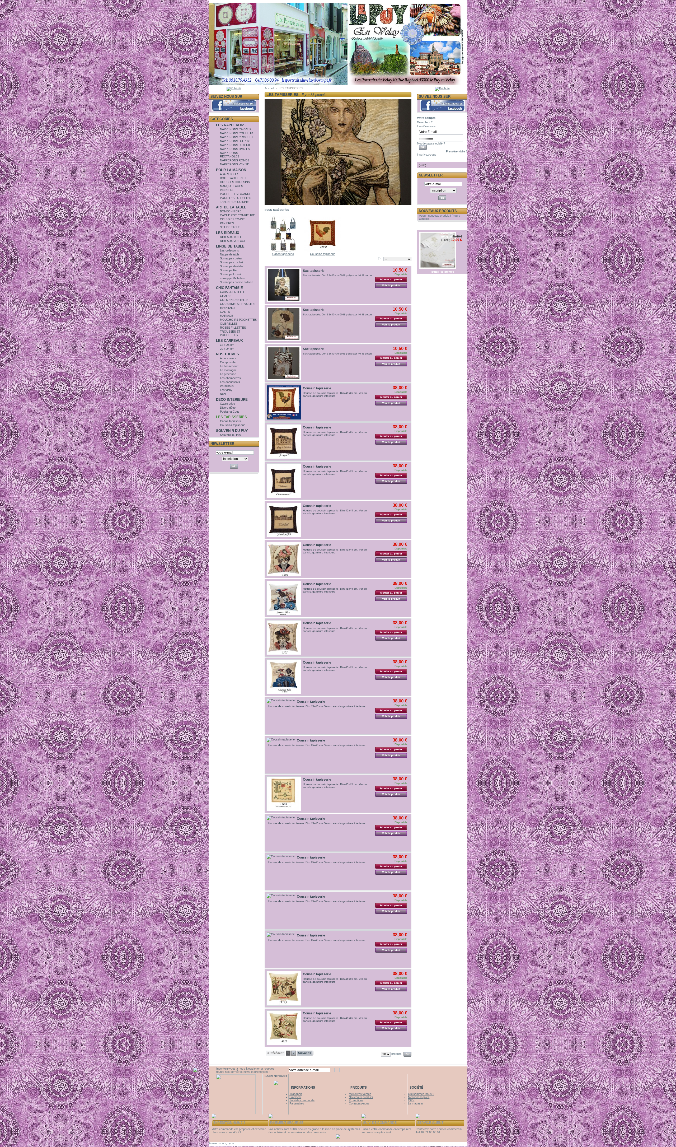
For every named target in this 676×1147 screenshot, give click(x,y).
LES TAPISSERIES (231, 417)
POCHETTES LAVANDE (235, 193)
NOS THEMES (227, 354)
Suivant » (304, 1053)
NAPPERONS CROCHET (236, 137)
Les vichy (226, 389)
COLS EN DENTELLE (234, 299)
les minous (227, 386)
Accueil (269, 88)
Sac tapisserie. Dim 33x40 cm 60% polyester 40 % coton (337, 275)
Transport (295, 1093)
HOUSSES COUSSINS (235, 182)
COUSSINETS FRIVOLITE (237, 303)
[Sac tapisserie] (283, 285)
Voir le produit (391, 285)
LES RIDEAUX (227, 233)
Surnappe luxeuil (230, 274)
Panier (425, 159)
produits (396, 1053)
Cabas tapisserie (231, 421)
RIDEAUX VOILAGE (233, 241)
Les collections (229, 250)
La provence (228, 374)
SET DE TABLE (230, 227)
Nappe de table (229, 254)
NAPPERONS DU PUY (235, 141)
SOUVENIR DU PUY (232, 431)
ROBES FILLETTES (233, 327)
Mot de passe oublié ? (431, 143)
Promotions (356, 1100)
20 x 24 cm (227, 348)
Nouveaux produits (438, 211)
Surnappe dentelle (231, 266)
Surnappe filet (228, 270)
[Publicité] (234, 88)
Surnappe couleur (231, 258)
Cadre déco (227, 403)
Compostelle (228, 362)
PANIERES (227, 223)
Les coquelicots (230, 382)
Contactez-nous (359, 1103)
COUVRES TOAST (232, 219)
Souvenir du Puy (230, 434)
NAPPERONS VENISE (234, 164)
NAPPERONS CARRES (235, 129)
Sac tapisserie (314, 271)
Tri (379, 258)
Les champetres (230, 378)
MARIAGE (226, 315)
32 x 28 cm (227, 344)
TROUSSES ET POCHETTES (230, 333)
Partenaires (296, 1103)
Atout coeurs (228, 358)
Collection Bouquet (447, 235)
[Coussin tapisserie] (283, 402)
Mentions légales (418, 1097)
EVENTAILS (227, 307)
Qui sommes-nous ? (421, 1093)
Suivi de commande (301, 1100)
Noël (223, 393)
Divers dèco (228, 407)
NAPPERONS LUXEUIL (235, 145)
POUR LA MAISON (231, 170)
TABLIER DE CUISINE (234, 201)
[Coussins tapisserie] (322, 250)
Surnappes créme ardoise (236, 282)
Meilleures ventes (360, 1093)
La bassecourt (229, 366)
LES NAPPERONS (231, 125)
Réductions (430, 227)
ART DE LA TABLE (231, 207)
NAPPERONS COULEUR (236, 133)
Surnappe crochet (231, 262)
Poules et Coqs (230, 411)
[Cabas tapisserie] (283, 250)
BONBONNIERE (230, 211)
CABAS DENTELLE (232, 291)
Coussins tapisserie (232, 425)
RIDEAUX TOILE (231, 237)
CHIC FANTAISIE (229, 288)
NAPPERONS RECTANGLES (229, 154)
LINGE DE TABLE (230, 246)
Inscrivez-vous (426, 154)
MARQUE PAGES (231, 186)
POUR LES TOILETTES (235, 197)
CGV (411, 1100)
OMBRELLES (228, 323)
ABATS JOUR (229, 174)
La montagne (228, 370)
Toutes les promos (442, 271)
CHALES (225, 295)
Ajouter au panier (391, 279)
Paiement (295, 1097)
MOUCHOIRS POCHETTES (238, 319)
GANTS (225, 311)
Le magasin (415, 1103)
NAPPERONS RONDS (234, 160)
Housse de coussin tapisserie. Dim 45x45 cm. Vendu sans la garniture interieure (335, 394)
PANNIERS (227, 190)
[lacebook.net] (338, 83)
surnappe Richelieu (232, 278)
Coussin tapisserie (317, 388)
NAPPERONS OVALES (235, 149)
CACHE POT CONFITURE (237, 215)
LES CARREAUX (229, 341)
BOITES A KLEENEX (233, 178)
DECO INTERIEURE (232, 400)
